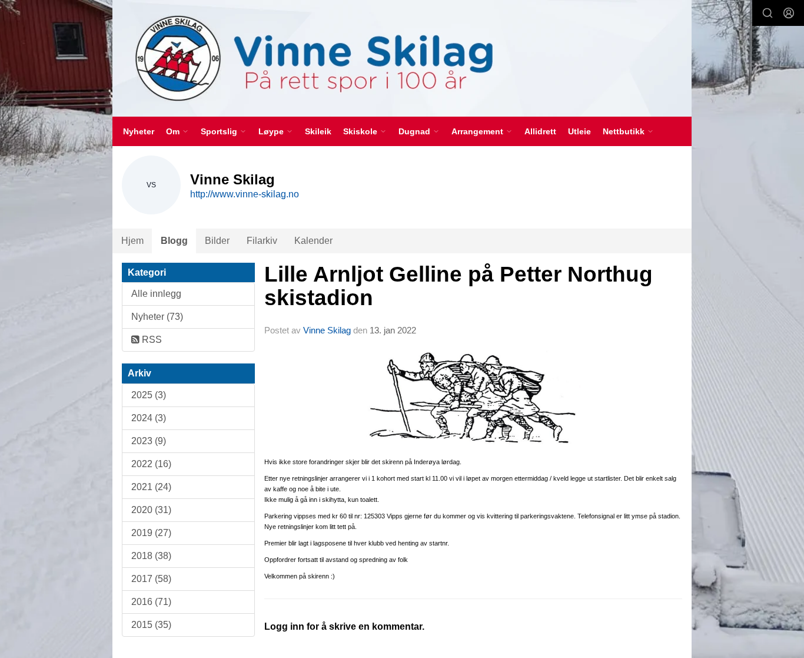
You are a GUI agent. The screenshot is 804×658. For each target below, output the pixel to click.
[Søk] (767, 13)
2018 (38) (151, 556)
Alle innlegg (156, 294)
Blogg (174, 241)
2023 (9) (148, 441)
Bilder (217, 241)
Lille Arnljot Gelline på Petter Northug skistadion (458, 286)
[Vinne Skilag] (402, 58)
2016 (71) (151, 602)
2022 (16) (151, 464)
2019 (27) (151, 533)
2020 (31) (151, 510)
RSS (150, 340)
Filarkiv (262, 241)
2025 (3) (148, 395)
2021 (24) (151, 487)
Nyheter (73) (157, 317)
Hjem (132, 241)
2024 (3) (148, 418)
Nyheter (138, 131)
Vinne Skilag (327, 330)
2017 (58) (151, 579)
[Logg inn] (788, 13)
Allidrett (540, 131)
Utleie (579, 131)
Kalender (313, 241)
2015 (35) (151, 625)
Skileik (318, 131)
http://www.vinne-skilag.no (244, 194)
